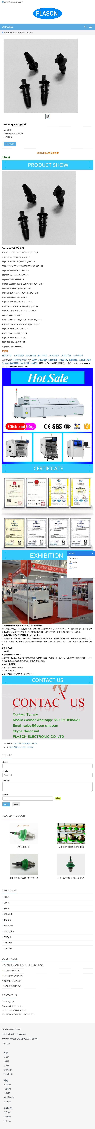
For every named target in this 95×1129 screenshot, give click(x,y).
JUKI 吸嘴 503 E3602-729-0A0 (21, 747)
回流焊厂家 (7, 355)
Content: (6, 780)
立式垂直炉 (78, 355)
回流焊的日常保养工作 (12, 981)
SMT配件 (20, 32)
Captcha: (6, 794)
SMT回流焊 (19, 355)
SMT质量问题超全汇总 (12, 986)
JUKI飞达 (8, 948)
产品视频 (7, 1116)
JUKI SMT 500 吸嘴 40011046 (25, 743)
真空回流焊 (66, 355)
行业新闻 (7, 1089)
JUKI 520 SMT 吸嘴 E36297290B (24, 878)
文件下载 (7, 1120)
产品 (13, 32)
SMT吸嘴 (29, 32)
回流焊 (34, 360)
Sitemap (6, 1043)
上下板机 (82, 360)
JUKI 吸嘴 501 (24, 847)
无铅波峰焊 (52, 360)
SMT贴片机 (63, 360)
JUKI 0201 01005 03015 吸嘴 (71, 847)
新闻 (6, 1080)
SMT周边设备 (9, 931)
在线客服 (72, 558)
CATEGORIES (7, 26)
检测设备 (7, 920)
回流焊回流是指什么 (11, 970)
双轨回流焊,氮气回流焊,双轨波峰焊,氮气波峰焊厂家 (23, 965)
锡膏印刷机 (73, 360)
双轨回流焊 (31, 355)
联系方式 (7, 1112)
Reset (16, 804)
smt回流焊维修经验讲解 (13, 975)
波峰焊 (6, 903)
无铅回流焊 (54, 355)
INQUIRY (10, 144)
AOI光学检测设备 (12, 363)
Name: (5, 762)
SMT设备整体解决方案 (18, 360)
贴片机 (6, 908)
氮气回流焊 (43, 355)
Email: (5, 771)
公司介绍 (8, 1108)
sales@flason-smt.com (13, 2)
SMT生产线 (24, 363)
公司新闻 (7, 1084)
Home (6, 32)
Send (6, 804)
